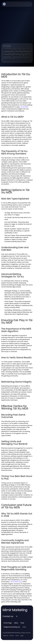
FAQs (22, 623)
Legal (21, 635)
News (16, 623)
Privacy (12, 635)
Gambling (7, 46)
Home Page (8, 623)
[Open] (29, 4)
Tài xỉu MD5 (24, 107)
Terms (17, 635)
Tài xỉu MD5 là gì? (16, 582)
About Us (5, 635)
